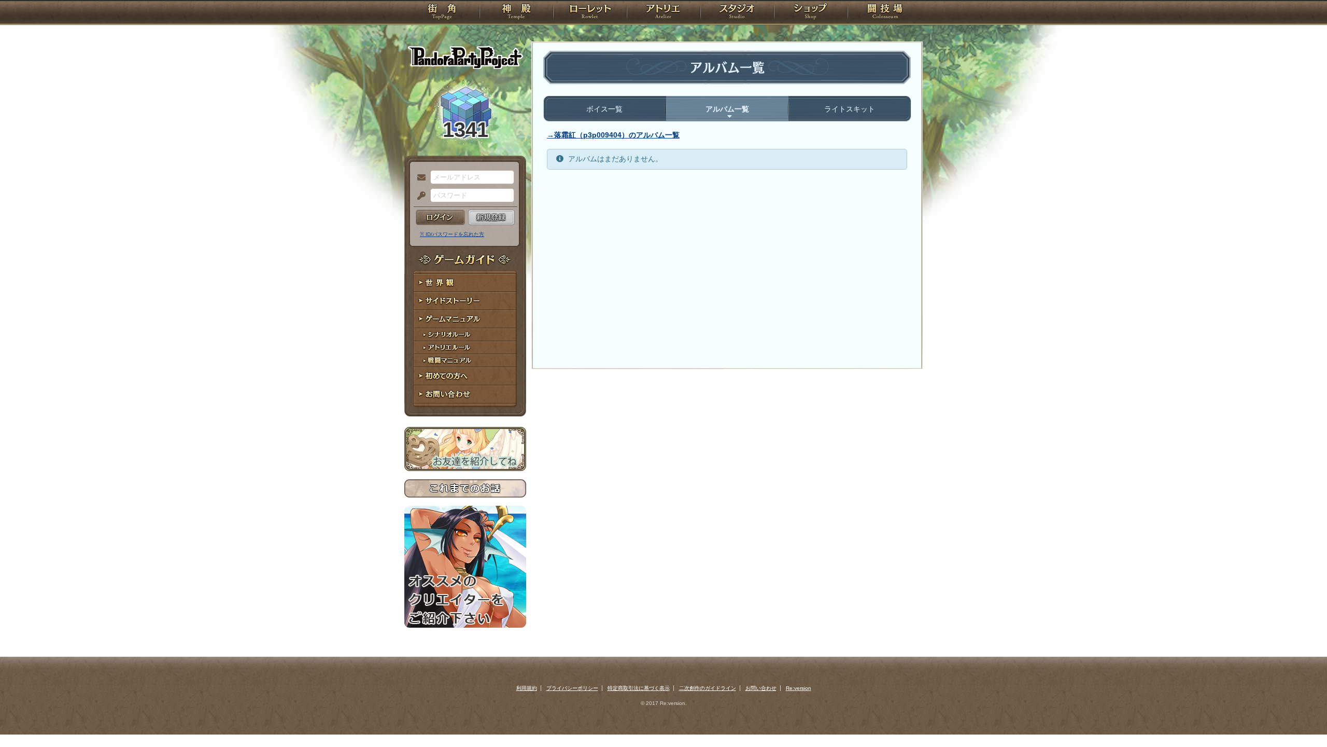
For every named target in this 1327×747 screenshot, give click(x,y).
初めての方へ (465, 376)
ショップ (811, 13)
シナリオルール (465, 334)
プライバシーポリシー (572, 688)
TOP (441, 13)
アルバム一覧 (727, 109)
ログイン (440, 217)
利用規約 (526, 688)
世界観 (465, 283)
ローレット (590, 13)
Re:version (798, 688)
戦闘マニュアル (465, 360)
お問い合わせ (465, 394)
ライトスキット (849, 109)
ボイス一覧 (604, 109)
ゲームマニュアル (465, 319)
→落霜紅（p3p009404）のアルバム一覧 (613, 135)
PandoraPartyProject (465, 57)
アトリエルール (465, 347)
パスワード (419, 196)
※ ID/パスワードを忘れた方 (452, 234)
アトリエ (663, 13)
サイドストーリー (465, 301)
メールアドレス (419, 178)
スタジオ (737, 13)
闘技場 (885, 13)
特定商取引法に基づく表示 (639, 688)
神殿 (516, 13)
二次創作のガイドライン (707, 688)
